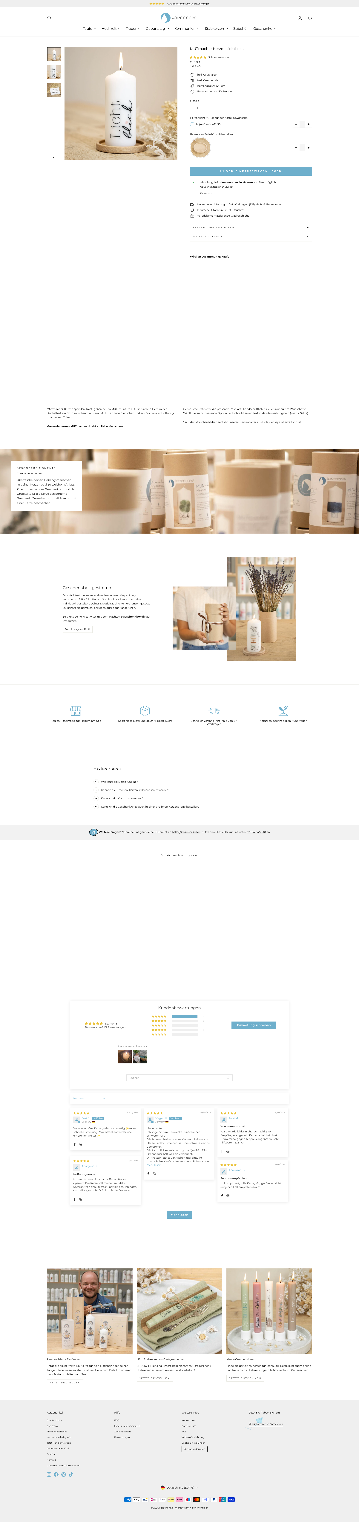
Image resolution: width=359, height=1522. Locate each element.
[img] (81, 1113)
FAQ (116, 1420)
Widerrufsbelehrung (193, 1437)
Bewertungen (122, 1437)
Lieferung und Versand (126, 1426)
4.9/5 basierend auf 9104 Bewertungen (188, 3)
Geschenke (263, 29)
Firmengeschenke (57, 1431)
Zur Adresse (206, 193)
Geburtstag (156, 29)
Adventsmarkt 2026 (58, 1448)
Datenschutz (189, 1426)
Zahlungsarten (122, 1431)
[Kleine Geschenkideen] (269, 1311)
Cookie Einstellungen (193, 1442)
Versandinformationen (213, 227)
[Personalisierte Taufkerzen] (90, 1311)
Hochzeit (109, 29)
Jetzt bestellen (65, 1382)
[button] (198, 57)
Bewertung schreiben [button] (254, 1025)
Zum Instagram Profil (77, 629)
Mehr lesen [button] (154, 1165)
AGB (184, 1431)
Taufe (88, 29)
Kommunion (185, 29)
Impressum (188, 1420)
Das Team (52, 1426)
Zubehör (240, 29)
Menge (194, 100)
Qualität (51, 1454)
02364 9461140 (256, 832)
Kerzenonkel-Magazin (59, 1437)
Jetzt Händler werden (59, 1442)
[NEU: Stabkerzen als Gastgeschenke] (180, 1311)
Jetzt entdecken (245, 1378)
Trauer (131, 29)
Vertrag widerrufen (194, 1449)
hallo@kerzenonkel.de (186, 832)
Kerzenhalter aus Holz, (254, 422)
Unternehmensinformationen (63, 1465)
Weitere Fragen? (207, 236)
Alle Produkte (54, 1420)
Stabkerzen (215, 29)
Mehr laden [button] (179, 1215)
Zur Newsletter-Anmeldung (267, 1424)
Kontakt (51, 1459)
